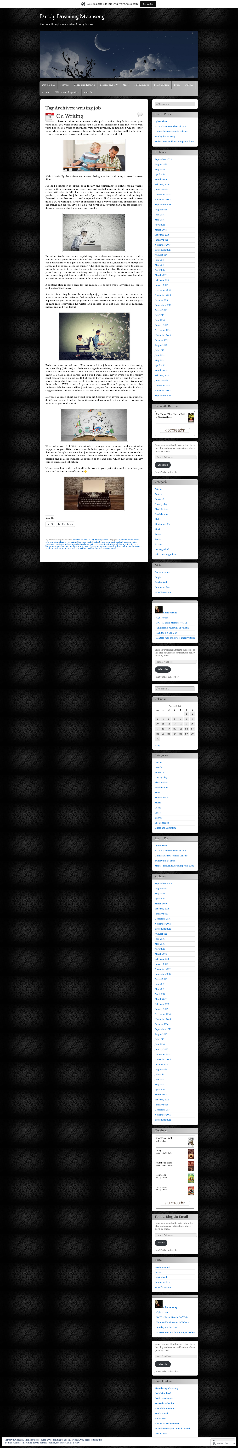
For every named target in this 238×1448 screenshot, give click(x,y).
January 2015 (161, 380)
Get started (148, 4)
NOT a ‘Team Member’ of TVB (170, 126)
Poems (189, 84)
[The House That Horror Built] (191, 422)
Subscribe (163, 465)
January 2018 (161, 240)
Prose (177, 84)
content (119, 542)
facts (61, 544)
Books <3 (85, 540)
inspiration (109, 544)
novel (111, 546)
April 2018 (160, 225)
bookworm (104, 542)
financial (75, 544)
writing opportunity (108, 548)
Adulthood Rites (164, 1163)
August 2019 (161, 164)
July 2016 (159, 315)
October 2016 (162, 300)
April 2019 (160, 174)
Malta (157, 519)
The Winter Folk (164, 1138)
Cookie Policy (72, 1443)
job (117, 544)
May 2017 (159, 265)
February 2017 (162, 280)
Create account (162, 572)
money (79, 546)
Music (126, 84)
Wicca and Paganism (67, 92)
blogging (72, 542)
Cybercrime (161, 121)
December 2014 (162, 385)
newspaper (102, 546)
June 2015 (159, 355)
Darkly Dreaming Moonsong (72, 16)
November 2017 (162, 245)
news (93, 546)
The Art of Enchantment (167, 1423)
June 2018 (160, 215)
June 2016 (160, 320)
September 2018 (163, 204)
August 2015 (161, 345)
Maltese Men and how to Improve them (174, 141)
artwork (49, 542)
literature (49, 546)
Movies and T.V (109, 84)
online (118, 546)
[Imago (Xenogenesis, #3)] (191, 1159)
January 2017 (161, 285)
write (61, 548)
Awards (88, 92)
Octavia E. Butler (165, 1153)
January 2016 (161, 325)
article (124, 540)
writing (83, 548)
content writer (131, 542)
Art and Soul (161, 1433)
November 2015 (163, 335)
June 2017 (159, 260)
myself (87, 546)
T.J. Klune (162, 1178)
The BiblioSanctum (164, 1408)
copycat (54, 544)
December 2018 (163, 194)
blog (56, 542)
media (72, 546)
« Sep (157, 745)
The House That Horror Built (170, 414)
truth (56, 548)
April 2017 (160, 270)
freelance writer (88, 544)
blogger (63, 542)
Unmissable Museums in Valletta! (171, 131)
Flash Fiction (161, 84)
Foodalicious (142, 84)
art (119, 540)
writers (75, 548)
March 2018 (161, 230)
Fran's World (161, 1413)
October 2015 (161, 340)
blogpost (81, 542)
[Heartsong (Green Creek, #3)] (191, 1182)
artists (137, 540)
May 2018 (160, 220)
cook (47, 544)
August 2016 (161, 310)
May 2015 (159, 360)
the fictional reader (164, 1398)
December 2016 (163, 290)
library (122, 544)
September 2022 (163, 159)
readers (49, 548)
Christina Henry (165, 417)
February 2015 (162, 375)
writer (68, 548)
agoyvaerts (160, 1418)
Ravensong (161, 1187)
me (66, 546)
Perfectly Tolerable (164, 1403)
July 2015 (159, 350)
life (128, 544)
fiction (68, 544)
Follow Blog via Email (171, 1217)
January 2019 (161, 189)
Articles (46, 92)
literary (134, 544)
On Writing (69, 116)
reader (138, 546)
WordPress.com (163, 592)
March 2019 (161, 179)
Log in (158, 577)
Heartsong (161, 1175)
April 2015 (160, 365)
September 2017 (163, 250)
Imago (159, 1150)
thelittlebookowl (163, 1393)
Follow (161, 1242)
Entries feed (161, 582)
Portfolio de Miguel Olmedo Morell (172, 1428)
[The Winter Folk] (191, 1146)
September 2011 (163, 395)
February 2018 (162, 235)
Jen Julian (162, 1141)
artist (130, 540)
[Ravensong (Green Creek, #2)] (191, 1194)
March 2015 (161, 370)
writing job (93, 548)
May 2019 (160, 169)
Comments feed (162, 587)
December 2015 (162, 330)
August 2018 (161, 209)
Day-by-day (48, 84)
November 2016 (163, 295)
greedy (99, 544)
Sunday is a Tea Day (165, 136)
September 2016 (163, 305)
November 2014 (163, 390)
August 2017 (161, 255)
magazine (59, 546)
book (89, 542)
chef (113, 542)
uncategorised (162, 549)
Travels (64, 84)
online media (128, 546)
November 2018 (163, 199)
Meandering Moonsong (166, 1388)
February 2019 (162, 184)
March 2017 (160, 275)
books (95, 542)
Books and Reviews (84, 84)
